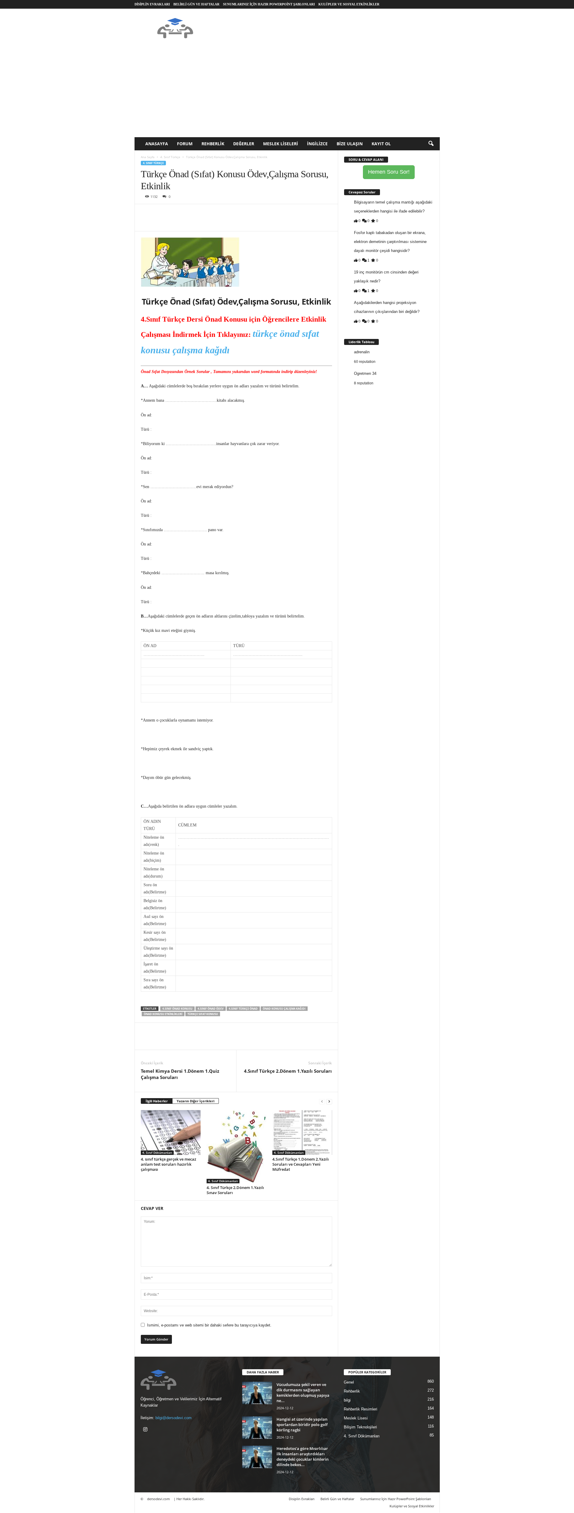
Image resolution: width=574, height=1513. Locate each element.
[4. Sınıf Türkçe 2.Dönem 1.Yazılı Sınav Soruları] (236, 1146)
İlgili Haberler (157, 1101)
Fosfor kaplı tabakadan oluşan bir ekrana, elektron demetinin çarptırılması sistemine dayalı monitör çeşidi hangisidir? (390, 241)
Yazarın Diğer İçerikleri (195, 1101)
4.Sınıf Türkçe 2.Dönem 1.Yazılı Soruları (288, 1071)
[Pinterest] (174, 213)
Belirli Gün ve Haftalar (196, 4)
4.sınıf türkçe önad (243, 1009)
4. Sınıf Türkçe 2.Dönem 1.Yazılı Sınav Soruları (235, 1190)
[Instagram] (146, 1430)
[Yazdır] (202, 213)
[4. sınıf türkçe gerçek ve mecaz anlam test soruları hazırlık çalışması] (171, 1132)
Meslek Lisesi (356, 1418)
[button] (430, 143)
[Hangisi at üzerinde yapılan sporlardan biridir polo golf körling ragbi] (257, 1427)
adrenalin (362, 352)
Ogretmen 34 (365, 373)
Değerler (243, 143)
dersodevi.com (158, 1499)
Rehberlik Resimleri (360, 1409)
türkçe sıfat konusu (202, 1014)
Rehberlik (212, 143)
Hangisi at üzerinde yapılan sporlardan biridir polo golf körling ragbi (302, 1424)
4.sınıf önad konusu (177, 1009)
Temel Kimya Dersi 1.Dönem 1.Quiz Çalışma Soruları (180, 1074)
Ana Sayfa (148, 157)
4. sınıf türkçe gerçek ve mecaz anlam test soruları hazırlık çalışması (168, 1164)
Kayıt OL (381, 143)
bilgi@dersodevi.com (173, 1418)
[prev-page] (322, 1101)
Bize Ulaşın (350, 143)
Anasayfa (156, 143)
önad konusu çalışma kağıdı (284, 1009)
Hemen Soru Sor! (389, 172)
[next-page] (329, 1101)
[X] (161, 213)
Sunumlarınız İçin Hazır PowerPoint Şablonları (269, 4)
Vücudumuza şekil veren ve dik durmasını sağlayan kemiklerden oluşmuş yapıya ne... (303, 1392)
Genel (349, 1382)
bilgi (347, 1400)
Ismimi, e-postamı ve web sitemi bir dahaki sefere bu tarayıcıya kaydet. (209, 1325)
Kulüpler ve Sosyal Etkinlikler (348, 4)
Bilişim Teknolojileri (360, 1427)
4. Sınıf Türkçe (170, 157)
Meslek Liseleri (280, 143)
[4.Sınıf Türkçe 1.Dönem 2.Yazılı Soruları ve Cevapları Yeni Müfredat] (302, 1132)
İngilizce (317, 143)
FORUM (185, 143)
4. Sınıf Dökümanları (157, 1152)
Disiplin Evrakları (152, 4)
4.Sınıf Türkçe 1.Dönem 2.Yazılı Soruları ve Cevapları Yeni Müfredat (300, 1164)
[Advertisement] (287, 92)
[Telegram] (216, 213)
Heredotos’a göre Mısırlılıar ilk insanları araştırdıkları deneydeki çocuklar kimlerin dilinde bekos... (303, 1456)
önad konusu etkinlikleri (163, 1014)
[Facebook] (147, 213)
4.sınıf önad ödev (211, 1009)
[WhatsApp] (188, 213)
